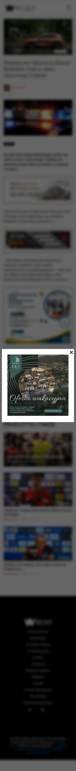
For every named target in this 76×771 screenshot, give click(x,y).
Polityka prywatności (38, 703)
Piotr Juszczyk (18, 88)
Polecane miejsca (38, 670)
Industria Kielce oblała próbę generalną (36, 457)
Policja (9, 144)
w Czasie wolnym (38, 644)
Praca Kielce (38, 696)
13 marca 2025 (10, 94)
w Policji (38, 657)
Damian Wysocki (14, 461)
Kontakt (38, 683)
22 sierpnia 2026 (37, 461)
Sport (12, 451)
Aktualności (38, 638)
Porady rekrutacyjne (38, 690)
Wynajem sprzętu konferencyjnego (44, 750)
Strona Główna (38, 631)
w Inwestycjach (38, 651)
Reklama (38, 677)
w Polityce (38, 664)
